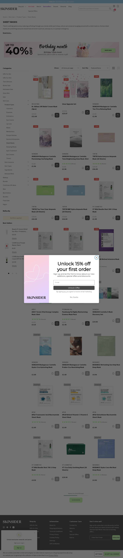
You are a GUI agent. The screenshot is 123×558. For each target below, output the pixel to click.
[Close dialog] (96, 257)
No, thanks (74, 297)
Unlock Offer (74, 288)
